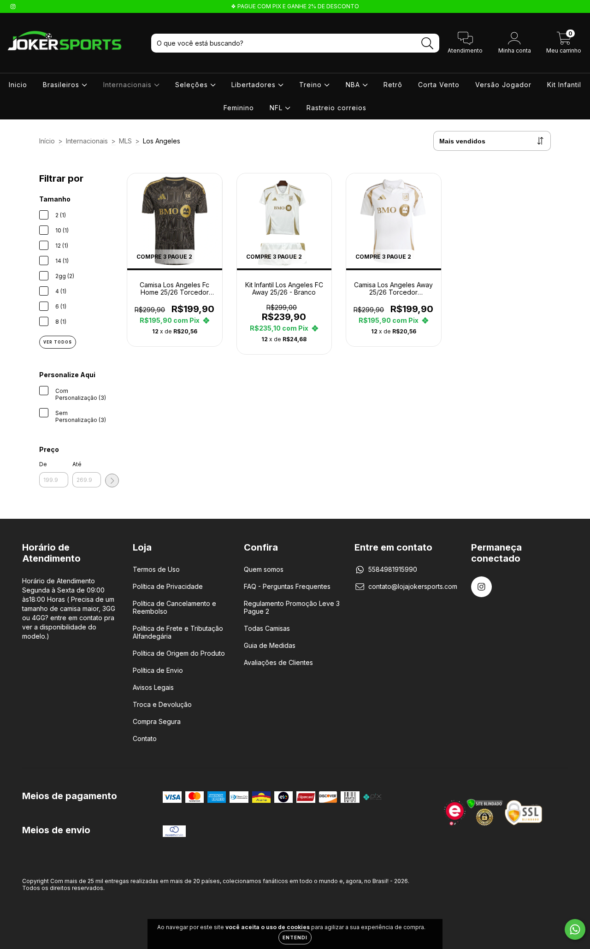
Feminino (239, 108)
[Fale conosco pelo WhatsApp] (575, 929)
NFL (277, 108)
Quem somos (263, 569)
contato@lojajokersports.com (412, 586)
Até (77, 464)
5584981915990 (392, 569)
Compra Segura (157, 721)
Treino (311, 85)
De (43, 464)
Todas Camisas (267, 628)
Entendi (295, 937)
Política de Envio (158, 670)
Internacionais (128, 85)
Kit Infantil (564, 85)
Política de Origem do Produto (179, 653)
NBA (354, 85)
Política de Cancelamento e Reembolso (174, 607)
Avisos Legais (153, 687)
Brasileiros (62, 85)
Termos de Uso (156, 569)
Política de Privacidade (168, 586)
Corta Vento (439, 85)
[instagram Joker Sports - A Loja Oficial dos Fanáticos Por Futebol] (13, 6)
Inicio (18, 85)
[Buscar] (427, 43)
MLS (125, 141)
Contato (145, 738)
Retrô (393, 85)
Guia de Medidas (269, 645)
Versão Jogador (503, 85)
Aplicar (112, 480)
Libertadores (254, 85)
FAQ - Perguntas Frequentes (287, 586)
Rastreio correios (336, 108)
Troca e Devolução (162, 704)
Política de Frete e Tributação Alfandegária (178, 632)
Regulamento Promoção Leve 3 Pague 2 (292, 607)
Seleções (192, 85)
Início (47, 141)
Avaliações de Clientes (278, 662)
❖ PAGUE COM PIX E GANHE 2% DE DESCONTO (295, 6)
